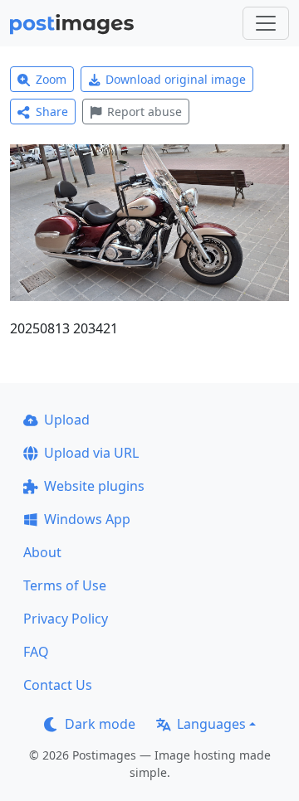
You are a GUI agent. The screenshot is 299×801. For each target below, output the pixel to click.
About (42, 552)
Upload (67, 419)
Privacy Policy (65, 618)
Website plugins (94, 486)
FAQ (36, 652)
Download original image (175, 79)
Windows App (87, 519)
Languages (211, 724)
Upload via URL (91, 453)
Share (52, 111)
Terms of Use (64, 585)
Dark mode (100, 724)
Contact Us (57, 685)
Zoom (51, 79)
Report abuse (144, 111)
